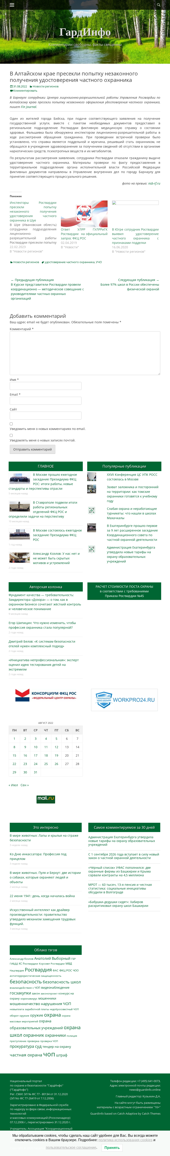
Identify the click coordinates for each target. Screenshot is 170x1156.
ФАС (55, 970)
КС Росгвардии (28, 963)
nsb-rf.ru (154, 183)
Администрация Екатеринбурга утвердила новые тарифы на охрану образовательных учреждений (121, 841)
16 (25, 755)
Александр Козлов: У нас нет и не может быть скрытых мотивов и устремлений (56, 558)
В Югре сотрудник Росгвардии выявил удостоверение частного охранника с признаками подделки (135, 236)
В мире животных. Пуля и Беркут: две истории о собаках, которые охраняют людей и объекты (45, 877)
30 (25, 772)
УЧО (99, 262)
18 (46, 755)
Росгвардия (38, 969)
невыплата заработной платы (29, 1009)
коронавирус (29, 998)
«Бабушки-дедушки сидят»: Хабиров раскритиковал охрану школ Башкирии (118, 904)
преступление (18, 1041)
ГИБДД (14, 963)
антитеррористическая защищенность (35, 976)
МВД (69, 963)
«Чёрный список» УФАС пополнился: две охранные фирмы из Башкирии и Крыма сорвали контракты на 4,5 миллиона (119, 871)
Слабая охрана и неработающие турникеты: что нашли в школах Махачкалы (132, 513)
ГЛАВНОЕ (46, 466)
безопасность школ (62, 982)
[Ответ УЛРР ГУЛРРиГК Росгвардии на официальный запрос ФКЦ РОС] (84, 213)
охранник (33, 1035)
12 (56, 747)
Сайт (13, 409)
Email (15, 394)
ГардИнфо (85, 31)
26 (56, 764)
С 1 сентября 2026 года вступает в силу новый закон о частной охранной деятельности (123, 856)
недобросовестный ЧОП (64, 1009)
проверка (33, 1041)
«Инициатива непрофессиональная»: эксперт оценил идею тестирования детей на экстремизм (44, 664)
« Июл (13, 785)
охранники (55, 1035)
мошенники (47, 998)
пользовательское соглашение (71, 1147)
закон (36, 993)
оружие (36, 1015)
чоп (49, 1054)
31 (35, 772)
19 (56, 755)
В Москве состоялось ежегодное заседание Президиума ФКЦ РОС (57, 535)
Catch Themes (151, 1114)
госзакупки (20, 993)
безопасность (26, 981)
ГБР (73, 958)
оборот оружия (19, 1015)
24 (35, 764)
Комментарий (22, 329)
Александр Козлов (21, 958)
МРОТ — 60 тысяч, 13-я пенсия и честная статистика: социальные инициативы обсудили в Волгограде (120, 888)
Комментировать (25, 90)
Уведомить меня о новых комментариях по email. (48, 429)
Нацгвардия (17, 970)
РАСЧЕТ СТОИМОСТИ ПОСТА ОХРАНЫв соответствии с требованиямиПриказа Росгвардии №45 (124, 591)
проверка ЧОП (49, 1041)
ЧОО (76, 970)
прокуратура (22, 1046)
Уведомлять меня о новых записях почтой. (42, 440)
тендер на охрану (56, 1046)
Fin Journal (28, 107)
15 (14, 755)
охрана (52, 1015)
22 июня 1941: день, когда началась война (42, 896)
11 (46, 747)
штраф (61, 1055)
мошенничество (25, 1003)
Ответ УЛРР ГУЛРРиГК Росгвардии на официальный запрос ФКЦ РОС (84, 233)
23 (25, 764)
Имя (14, 380)
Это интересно (45, 827)
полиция (72, 1035)
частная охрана (26, 1055)
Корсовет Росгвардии (52, 963)
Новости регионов (45, 86)
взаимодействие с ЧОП (25, 988)
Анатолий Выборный (52, 958)
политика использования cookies (126, 1140)
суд (38, 1046)
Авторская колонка (45, 586)
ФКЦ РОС (65, 970)
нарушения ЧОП (56, 1003)
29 (14, 772)
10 (35, 747)
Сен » (25, 785)
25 (46, 764)
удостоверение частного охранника (70, 262)
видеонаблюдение (55, 987)
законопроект (49, 993)
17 (35, 755)
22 (14, 764)
